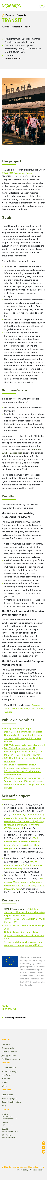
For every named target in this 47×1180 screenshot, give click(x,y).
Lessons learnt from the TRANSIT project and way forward (24, 708)
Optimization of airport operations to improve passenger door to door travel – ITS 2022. (24, 935)
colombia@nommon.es (9, 1131)
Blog (4, 1105)
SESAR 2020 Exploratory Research (18, 173)
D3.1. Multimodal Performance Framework (24, 744)
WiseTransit (7, 1075)
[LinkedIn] (43, 1143)
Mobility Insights (9, 1067)
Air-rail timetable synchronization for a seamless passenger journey (24, 865)
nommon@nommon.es (9, 1119)
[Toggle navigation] (42, 5)
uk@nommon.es (7, 1125)
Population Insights (10, 1071)
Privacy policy (22, 1169)
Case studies (7, 1094)
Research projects (9, 1098)
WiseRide (6, 1078)
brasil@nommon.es (8, 1137)
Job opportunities (9, 1055)
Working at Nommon (11, 1059)
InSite (4, 1086)
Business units (8, 1048)
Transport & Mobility (20, 26)
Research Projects (15, 15)
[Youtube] (43, 1151)
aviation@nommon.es (15, 1017)
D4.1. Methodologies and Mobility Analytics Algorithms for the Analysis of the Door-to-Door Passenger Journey (23, 751)
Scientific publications (11, 1102)
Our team (6, 1044)
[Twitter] (43, 1147)
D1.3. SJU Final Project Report (18, 728)
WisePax (5, 1082)
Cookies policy (36, 1169)
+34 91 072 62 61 (7, 1116)
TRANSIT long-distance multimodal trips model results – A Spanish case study (24, 912)
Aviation (6, 26)
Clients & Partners (9, 1051)
